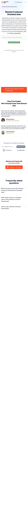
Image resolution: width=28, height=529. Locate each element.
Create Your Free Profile (15, 167)
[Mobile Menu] (25, 2)
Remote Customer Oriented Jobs (9, 6)
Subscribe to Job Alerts (14, 42)
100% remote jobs (15, 33)
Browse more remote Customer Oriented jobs (14, 89)
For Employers (18, 2)
